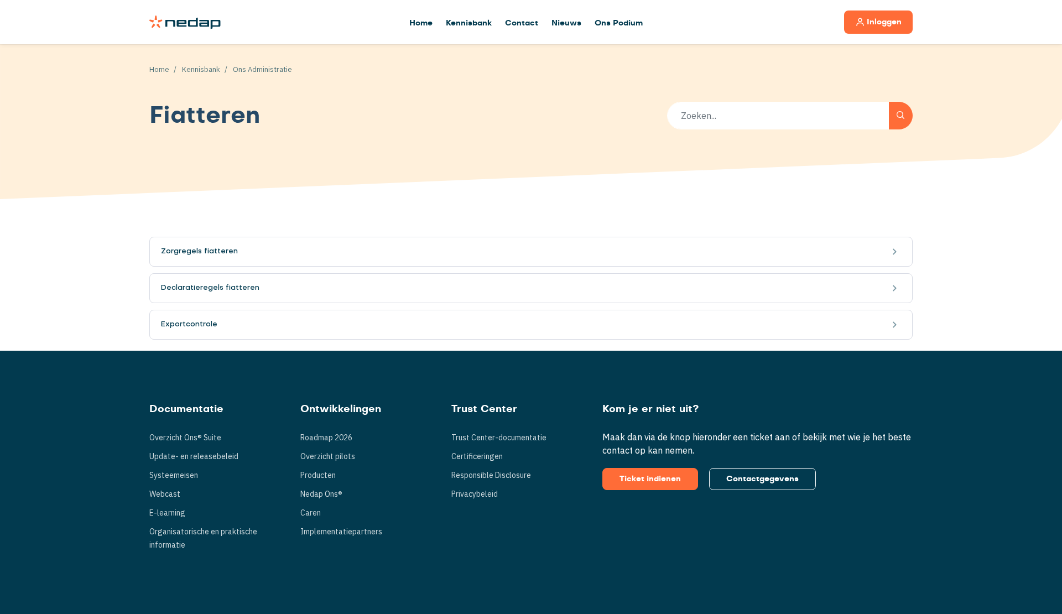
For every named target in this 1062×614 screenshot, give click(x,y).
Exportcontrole (189, 324)
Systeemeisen (173, 475)
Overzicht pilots (327, 456)
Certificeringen (477, 456)
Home (421, 23)
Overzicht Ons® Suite (185, 438)
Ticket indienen (650, 479)
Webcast (164, 494)
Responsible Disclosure (491, 475)
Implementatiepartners (341, 532)
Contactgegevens (762, 479)
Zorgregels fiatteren (199, 251)
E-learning (167, 513)
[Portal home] (185, 22)
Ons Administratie (262, 69)
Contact (521, 23)
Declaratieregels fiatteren (210, 288)
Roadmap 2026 (326, 438)
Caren (310, 513)
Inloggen (884, 22)
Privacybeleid (474, 494)
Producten (318, 475)
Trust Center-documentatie (498, 438)
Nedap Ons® (321, 494)
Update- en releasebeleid (193, 456)
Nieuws (566, 23)
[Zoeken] (901, 115)
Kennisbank (469, 23)
